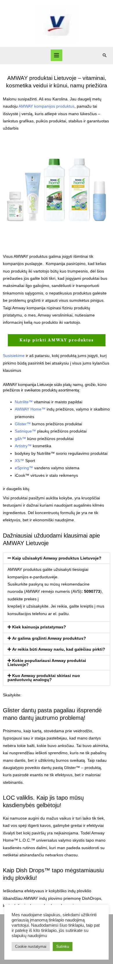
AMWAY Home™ (30, 409)
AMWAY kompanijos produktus (46, 106)
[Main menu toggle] (57, 55)
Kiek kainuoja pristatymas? (39, 627)
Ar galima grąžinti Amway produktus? (49, 638)
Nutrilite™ (24, 402)
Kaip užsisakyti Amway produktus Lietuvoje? (56, 558)
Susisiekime (14, 356)
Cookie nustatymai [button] (30, 946)
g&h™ (20, 439)
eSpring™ (24, 468)
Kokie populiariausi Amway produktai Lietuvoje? (47, 662)
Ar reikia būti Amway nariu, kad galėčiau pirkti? (58, 649)
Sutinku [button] (62, 946)
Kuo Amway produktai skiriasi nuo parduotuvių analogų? (44, 678)
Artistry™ (23, 446)
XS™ (19, 461)
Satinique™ (25, 431)
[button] (104, 55)
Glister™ (23, 424)
